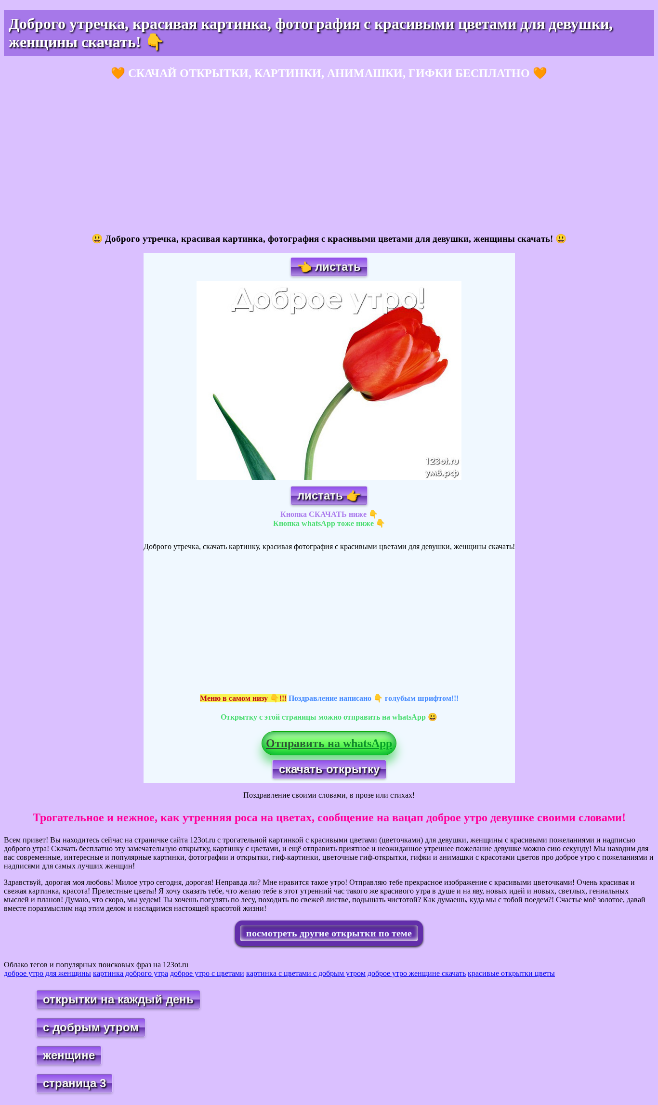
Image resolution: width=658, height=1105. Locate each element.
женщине (69, 1055)
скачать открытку (329, 769)
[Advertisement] (293, 157)
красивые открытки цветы (511, 973)
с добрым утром (91, 1027)
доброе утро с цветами (207, 973)
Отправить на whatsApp (329, 743)
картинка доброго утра (130, 973)
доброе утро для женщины (47, 973)
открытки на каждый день (118, 999)
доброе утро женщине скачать (417, 973)
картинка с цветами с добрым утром (306, 973)
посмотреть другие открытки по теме (329, 933)
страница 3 (74, 1083)
